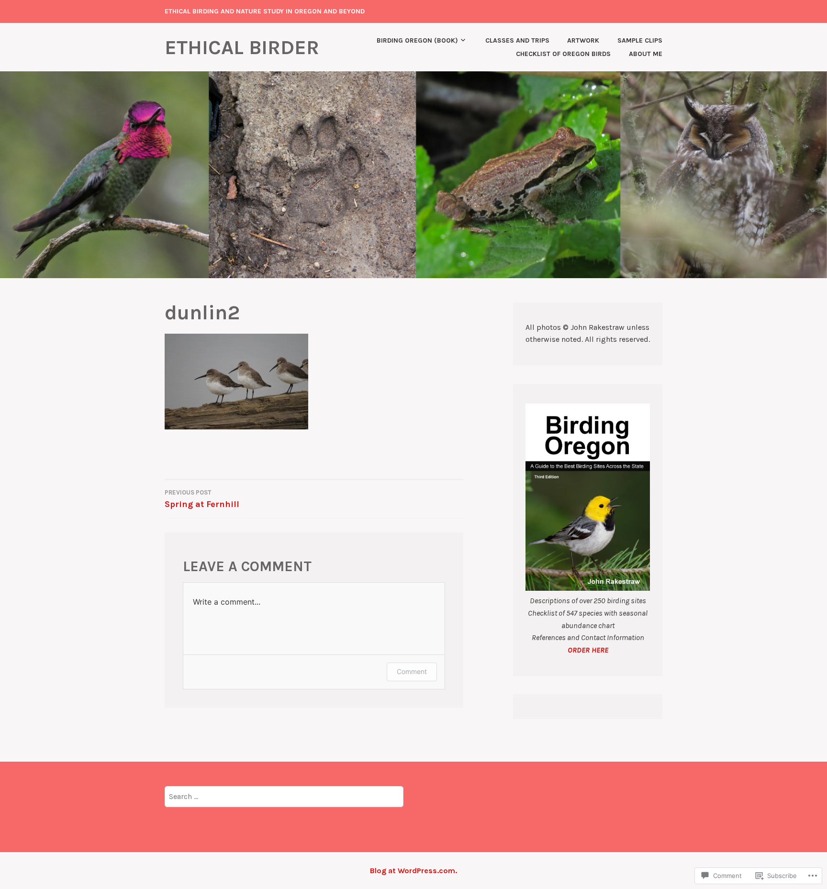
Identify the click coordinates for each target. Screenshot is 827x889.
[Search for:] (284, 796)
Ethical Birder (242, 47)
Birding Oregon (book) (417, 40)
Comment (412, 671)
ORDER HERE (588, 649)
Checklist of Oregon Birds (563, 54)
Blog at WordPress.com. (413, 870)
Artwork (583, 40)
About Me (645, 54)
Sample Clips (639, 40)
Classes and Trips (517, 40)
